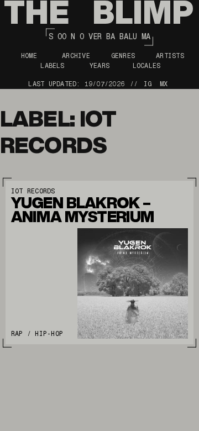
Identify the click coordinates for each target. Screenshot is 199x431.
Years (99, 66)
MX (163, 84)
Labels (52, 66)
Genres (123, 56)
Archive (76, 56)
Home (29, 56)
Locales (147, 66)
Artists (170, 56)
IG (147, 84)
